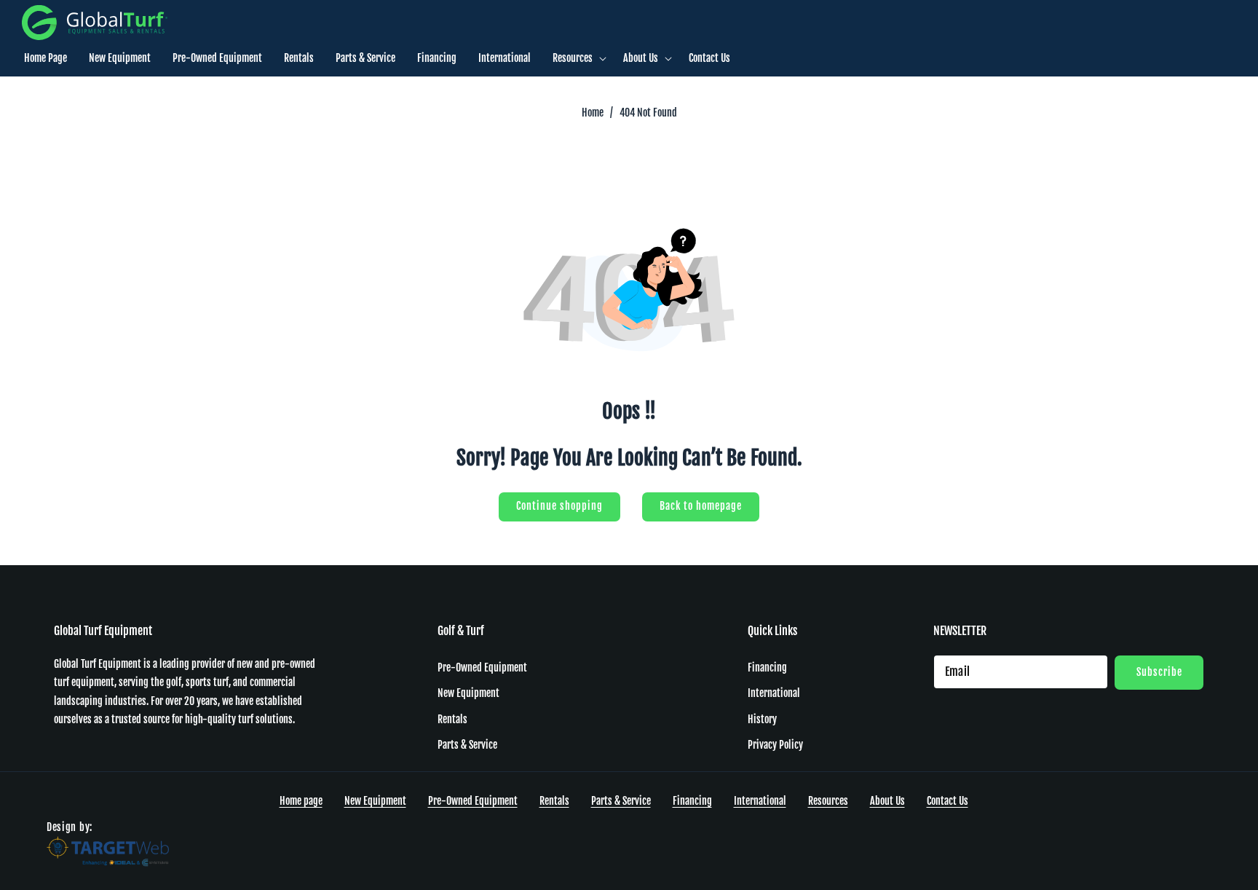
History (762, 718)
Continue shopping (559, 506)
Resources (828, 801)
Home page (301, 801)
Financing (767, 667)
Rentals (452, 718)
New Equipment (468, 693)
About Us (887, 801)
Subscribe (1159, 671)
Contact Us (947, 801)
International (774, 693)
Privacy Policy (775, 744)
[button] (577, 58)
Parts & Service (467, 744)
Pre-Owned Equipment (482, 667)
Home (593, 112)
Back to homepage (701, 506)
